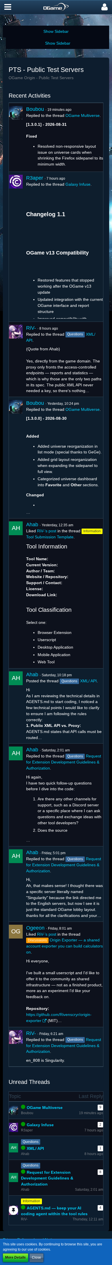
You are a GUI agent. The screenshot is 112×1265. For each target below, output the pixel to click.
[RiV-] (16, 359)
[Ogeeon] (16, 974)
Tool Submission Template (50, 537)
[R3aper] (16, 247)
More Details (15, 1257)
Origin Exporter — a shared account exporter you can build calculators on (64, 946)
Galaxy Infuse (77, 184)
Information (31, 1201)
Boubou (35, 109)
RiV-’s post (46, 531)
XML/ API (88, 681)
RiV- (31, 328)
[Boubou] (16, 137)
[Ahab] (16, 593)
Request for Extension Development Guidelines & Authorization (63, 762)
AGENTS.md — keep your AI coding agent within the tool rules (54, 1211)
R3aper (34, 178)
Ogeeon (35, 928)
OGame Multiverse (82, 115)
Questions (30, 1142)
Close (36, 1257)
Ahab (32, 524)
